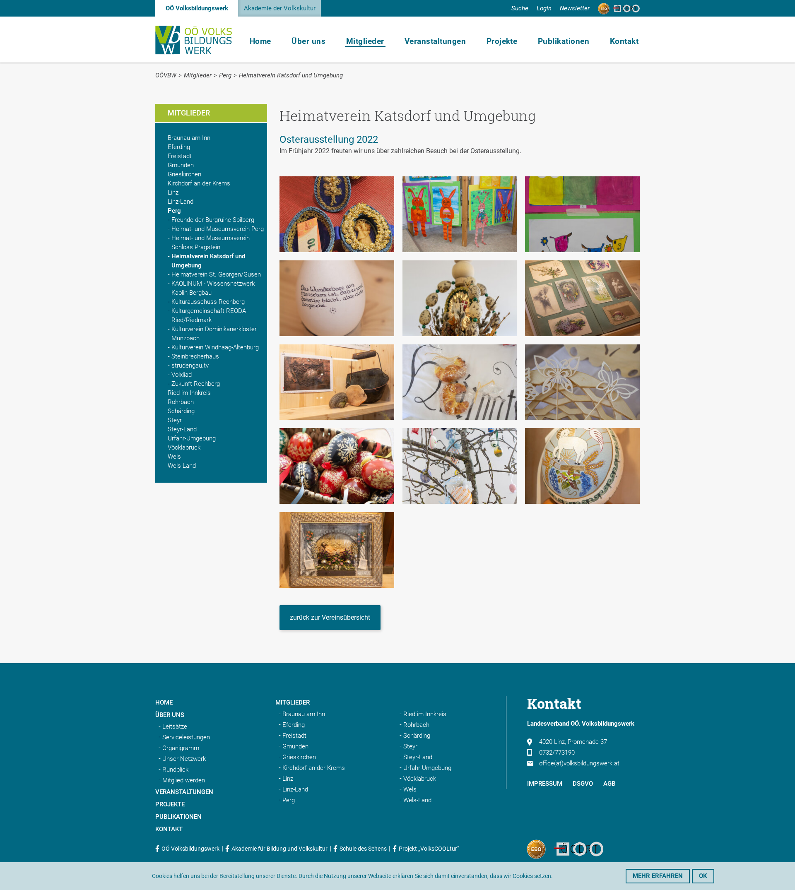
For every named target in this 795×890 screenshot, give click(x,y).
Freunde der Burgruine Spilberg (212, 220)
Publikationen (563, 41)
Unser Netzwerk (184, 759)
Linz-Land (180, 201)
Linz (173, 192)
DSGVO (583, 783)
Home (260, 41)
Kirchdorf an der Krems (199, 183)
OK (703, 876)
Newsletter (575, 8)
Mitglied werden (183, 780)
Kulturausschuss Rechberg (208, 301)
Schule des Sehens (363, 848)
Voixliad (181, 374)
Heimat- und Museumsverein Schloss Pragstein (210, 242)
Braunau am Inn (189, 138)
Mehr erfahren (658, 876)
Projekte (502, 41)
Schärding (181, 411)
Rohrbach (181, 402)
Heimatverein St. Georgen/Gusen (216, 274)
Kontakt (624, 41)
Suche (519, 8)
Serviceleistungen (186, 737)
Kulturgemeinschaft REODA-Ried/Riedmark (209, 315)
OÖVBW (165, 75)
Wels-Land (182, 465)
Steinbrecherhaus (195, 356)
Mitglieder (365, 41)
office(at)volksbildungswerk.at (579, 763)
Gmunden (181, 165)
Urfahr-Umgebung (192, 438)
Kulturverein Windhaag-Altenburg (215, 347)
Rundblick (175, 769)
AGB (609, 783)
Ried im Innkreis (189, 393)
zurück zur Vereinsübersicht (330, 617)
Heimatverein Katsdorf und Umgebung (291, 75)
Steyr (175, 420)
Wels (174, 456)
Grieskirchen (184, 174)
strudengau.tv (190, 365)
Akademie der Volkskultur (280, 8)
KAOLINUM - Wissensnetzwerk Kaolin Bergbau (213, 288)
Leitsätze (174, 726)
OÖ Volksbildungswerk (197, 8)
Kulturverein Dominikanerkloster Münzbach (214, 333)
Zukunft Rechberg (195, 383)
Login (544, 8)
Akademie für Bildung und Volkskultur (279, 848)
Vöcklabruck (184, 447)
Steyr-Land (182, 429)
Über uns (308, 41)
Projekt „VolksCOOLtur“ (429, 848)
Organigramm (180, 748)
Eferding (179, 147)
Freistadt (180, 156)
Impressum (544, 783)
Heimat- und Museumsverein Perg (217, 229)
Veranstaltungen (435, 41)
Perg (225, 75)
